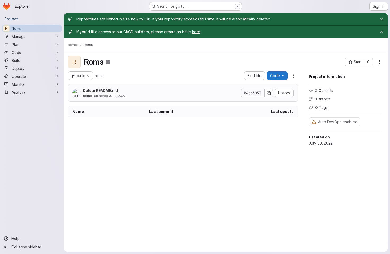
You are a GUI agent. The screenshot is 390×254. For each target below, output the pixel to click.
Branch (322, 99)
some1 (88, 96)
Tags (321, 107)
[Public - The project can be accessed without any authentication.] (108, 62)
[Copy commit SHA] (269, 93)
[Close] (381, 19)
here (196, 31)
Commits (324, 90)
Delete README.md (100, 90)
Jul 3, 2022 (117, 96)
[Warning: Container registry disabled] (314, 122)
